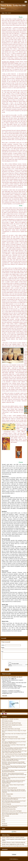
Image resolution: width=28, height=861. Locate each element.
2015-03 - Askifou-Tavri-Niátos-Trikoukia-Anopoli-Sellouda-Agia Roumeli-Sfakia (14, 756)
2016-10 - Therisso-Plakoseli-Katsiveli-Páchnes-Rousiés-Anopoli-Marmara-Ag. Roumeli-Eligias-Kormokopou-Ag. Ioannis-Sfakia (14, 767)
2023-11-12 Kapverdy (6, 804)
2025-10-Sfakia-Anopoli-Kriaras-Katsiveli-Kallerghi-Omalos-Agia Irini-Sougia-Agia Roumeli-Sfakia (14, 813)
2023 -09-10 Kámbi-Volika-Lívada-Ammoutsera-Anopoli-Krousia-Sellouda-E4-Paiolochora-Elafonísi (14, 801)
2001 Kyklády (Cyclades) (7, 721)
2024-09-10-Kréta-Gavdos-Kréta (9, 809)
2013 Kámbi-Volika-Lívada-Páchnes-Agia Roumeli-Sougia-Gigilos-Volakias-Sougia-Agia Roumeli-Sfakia (14, 751)
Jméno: (2, 645)
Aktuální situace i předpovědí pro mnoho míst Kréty (13, 844)
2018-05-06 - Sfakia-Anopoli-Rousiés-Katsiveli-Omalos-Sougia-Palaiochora (14, 778)
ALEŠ (3, 817)
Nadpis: (3, 647)
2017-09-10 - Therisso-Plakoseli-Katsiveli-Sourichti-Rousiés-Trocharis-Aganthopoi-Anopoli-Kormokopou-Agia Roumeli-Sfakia (14, 774)
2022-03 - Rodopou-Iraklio (7, 794)
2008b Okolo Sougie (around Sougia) (10, 736)
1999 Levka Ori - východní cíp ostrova (10, 719)
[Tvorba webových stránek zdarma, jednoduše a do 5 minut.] (17, 859)
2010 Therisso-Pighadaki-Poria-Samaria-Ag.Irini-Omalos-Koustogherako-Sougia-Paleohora (14, 742)
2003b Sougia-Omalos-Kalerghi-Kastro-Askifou (12, 724)
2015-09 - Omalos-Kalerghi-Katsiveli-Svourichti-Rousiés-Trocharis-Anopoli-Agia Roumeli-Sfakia (14, 759)
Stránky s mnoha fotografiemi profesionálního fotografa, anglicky (14, 840)
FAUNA (3, 819)
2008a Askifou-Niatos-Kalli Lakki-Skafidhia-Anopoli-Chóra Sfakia (14, 734)
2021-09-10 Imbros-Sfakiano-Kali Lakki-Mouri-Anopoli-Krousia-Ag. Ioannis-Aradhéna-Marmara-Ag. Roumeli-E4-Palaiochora (14, 791)
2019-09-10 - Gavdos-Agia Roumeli (9, 788)
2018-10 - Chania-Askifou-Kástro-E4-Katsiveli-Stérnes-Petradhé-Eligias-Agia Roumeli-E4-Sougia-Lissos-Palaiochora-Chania (13, 782)
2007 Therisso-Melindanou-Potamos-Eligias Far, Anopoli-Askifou (14, 731)
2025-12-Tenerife (5, 816)
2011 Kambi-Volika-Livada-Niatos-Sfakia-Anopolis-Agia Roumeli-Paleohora (13, 745)
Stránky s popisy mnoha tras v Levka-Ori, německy (13, 837)
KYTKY (3, 821)
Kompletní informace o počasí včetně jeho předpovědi (13, 842)
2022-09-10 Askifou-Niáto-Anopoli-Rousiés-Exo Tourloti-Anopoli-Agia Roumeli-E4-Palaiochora (14, 798)
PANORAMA (4, 825)
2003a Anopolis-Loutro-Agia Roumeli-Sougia (11, 723)
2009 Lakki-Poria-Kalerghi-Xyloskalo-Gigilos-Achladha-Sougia (13, 739)
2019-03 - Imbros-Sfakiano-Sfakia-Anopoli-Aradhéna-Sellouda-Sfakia (13, 785)
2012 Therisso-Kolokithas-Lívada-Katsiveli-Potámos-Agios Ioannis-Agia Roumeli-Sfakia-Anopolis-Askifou (14, 748)
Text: (2, 651)
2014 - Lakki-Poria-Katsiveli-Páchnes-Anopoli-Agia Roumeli (14, 754)
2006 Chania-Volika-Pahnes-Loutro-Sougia (11, 728)
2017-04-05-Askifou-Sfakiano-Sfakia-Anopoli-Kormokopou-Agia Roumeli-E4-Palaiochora (14, 771)
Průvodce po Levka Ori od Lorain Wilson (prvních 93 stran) (14, 846)
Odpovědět (4, 695)
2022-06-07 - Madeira (6, 796)
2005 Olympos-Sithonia (7, 726)
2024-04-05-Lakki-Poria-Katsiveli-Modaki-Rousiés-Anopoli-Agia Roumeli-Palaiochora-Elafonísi (14, 806)
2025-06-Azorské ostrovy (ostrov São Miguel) (11, 811)
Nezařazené (4, 823)
